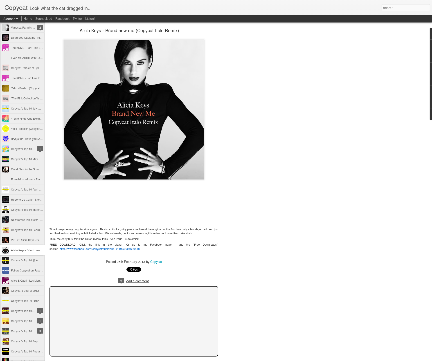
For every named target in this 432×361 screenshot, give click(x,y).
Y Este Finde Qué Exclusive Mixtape (33, 118)
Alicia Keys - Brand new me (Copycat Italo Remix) (41, 250)
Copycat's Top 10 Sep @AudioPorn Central (37, 341)
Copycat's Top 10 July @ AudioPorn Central (37, 108)
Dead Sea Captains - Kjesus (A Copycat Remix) (40, 37)
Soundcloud (43, 18)
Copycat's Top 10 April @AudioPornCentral (37, 189)
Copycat (156, 261)
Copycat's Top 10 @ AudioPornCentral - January (40, 260)
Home (28, 18)
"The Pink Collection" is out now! (30, 98)
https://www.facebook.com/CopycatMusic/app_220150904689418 (100, 249)
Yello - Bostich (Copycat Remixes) (31, 128)
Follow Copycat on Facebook (29, 270)
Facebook (62, 18)
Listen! (90, 18)
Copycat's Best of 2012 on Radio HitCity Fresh (39, 290)
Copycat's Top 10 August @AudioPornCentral (39, 351)
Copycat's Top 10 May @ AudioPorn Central (38, 159)
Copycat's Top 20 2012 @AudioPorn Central (38, 301)
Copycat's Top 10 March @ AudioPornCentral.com (41, 209)
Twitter (77, 18)
